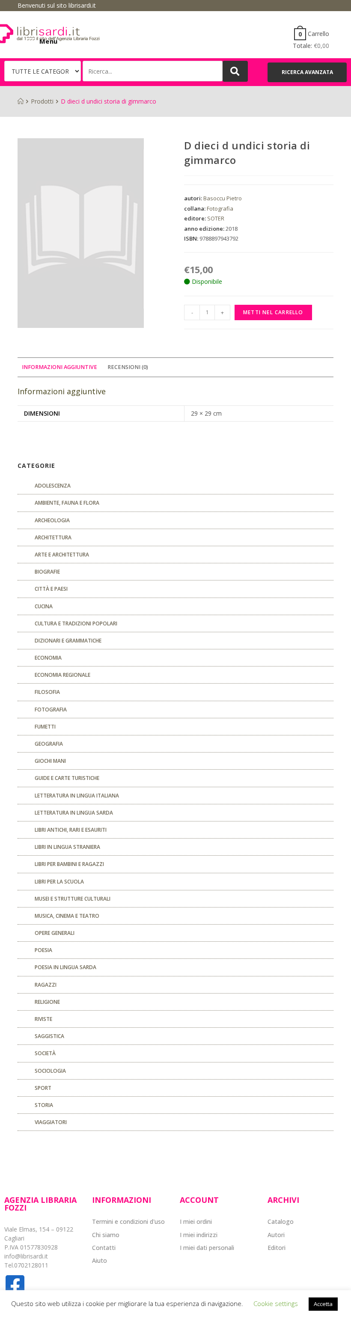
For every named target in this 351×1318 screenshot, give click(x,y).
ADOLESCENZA (53, 485)
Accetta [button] (323, 1304)
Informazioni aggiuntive (59, 367)
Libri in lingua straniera (67, 847)
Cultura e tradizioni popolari (76, 623)
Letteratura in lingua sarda (74, 812)
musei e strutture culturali (72, 898)
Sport (43, 1088)
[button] (307, 72)
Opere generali (54, 933)
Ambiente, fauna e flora (67, 502)
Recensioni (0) (127, 367)
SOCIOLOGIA (50, 1070)
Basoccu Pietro (222, 198)
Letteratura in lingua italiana (77, 795)
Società (45, 1053)
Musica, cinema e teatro (67, 915)
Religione (47, 1002)
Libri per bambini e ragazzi (69, 864)
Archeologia (52, 520)
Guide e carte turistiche (67, 778)
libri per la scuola (59, 881)
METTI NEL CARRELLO (273, 312)
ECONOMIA (48, 657)
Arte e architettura (62, 554)
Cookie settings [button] (275, 1303)
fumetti (45, 726)
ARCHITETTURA (53, 537)
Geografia (49, 743)
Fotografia (220, 208)
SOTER (215, 218)
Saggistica (49, 1036)
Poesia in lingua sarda (65, 967)
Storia (44, 1105)
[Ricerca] (153, 71)
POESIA (43, 950)
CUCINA (44, 606)
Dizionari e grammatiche (68, 640)
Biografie (47, 571)
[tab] (59, 367)
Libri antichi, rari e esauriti (71, 829)
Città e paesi (51, 588)
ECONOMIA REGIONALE (62, 674)
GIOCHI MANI (50, 761)
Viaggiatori (51, 1122)
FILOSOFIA (47, 692)
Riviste (43, 1019)
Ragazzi (46, 984)
